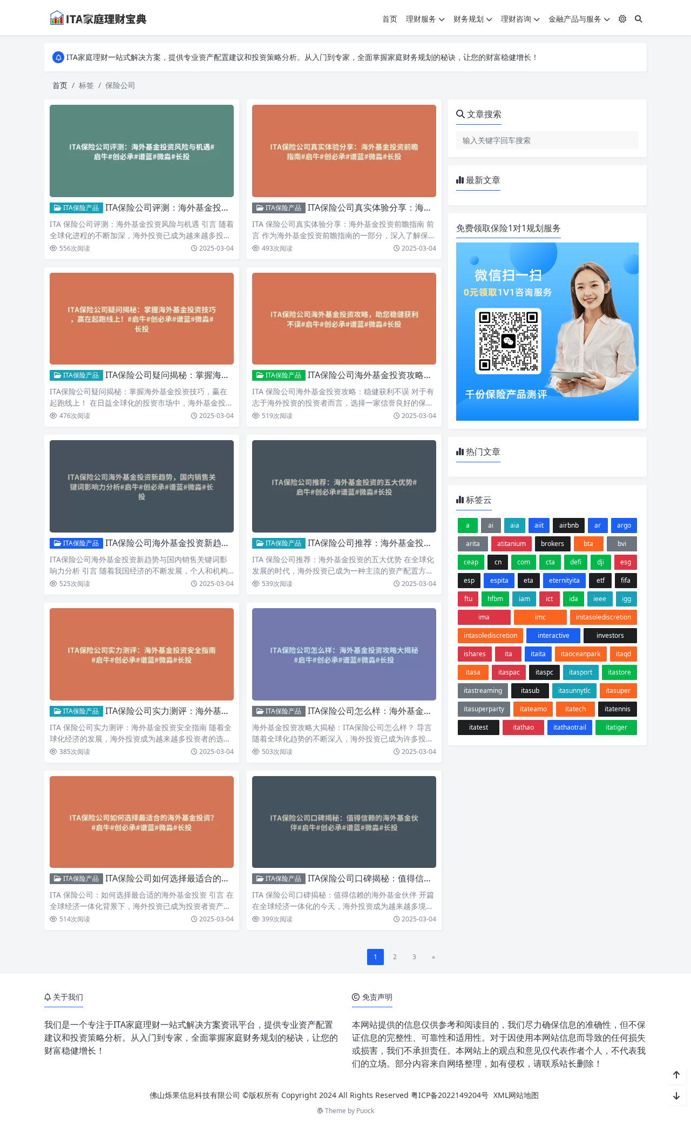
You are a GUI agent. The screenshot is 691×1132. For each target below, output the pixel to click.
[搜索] (639, 18)
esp (469, 580)
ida (573, 598)
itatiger (616, 727)
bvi (622, 543)
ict (549, 598)
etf (601, 580)
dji (600, 562)
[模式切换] (622, 18)
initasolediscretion (603, 617)
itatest (478, 727)
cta (550, 562)
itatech (575, 708)
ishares (475, 653)
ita (508, 653)
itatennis (618, 708)
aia (514, 525)
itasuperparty (484, 708)
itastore (619, 672)
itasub (530, 690)
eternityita (564, 580)
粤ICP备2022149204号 (450, 1095)
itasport (580, 672)
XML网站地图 (516, 1095)
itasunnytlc (574, 690)
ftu (468, 598)
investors (610, 635)
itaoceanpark (580, 653)
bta (588, 543)
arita (473, 543)
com (523, 562)
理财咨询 (516, 19)
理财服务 (421, 19)
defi (575, 562)
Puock (365, 1110)
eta (528, 580)
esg (625, 562)
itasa (473, 672)
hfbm (495, 598)
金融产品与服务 (574, 19)
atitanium (511, 543)
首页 (389, 19)
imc (540, 617)
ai (490, 525)
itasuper (618, 690)
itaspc (544, 672)
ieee (599, 598)
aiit (539, 525)
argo (624, 525)
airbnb (569, 525)
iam (524, 598)
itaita (538, 653)
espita (499, 580)
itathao (523, 727)
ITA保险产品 (80, 207)
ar (597, 525)
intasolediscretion (490, 635)
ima (484, 617)
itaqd (623, 653)
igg (626, 598)
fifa (626, 580)
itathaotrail (569, 727)
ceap (471, 562)
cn (498, 562)
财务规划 (468, 19)
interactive (554, 635)
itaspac (509, 672)
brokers (552, 543)
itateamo (533, 708)
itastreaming (483, 690)
